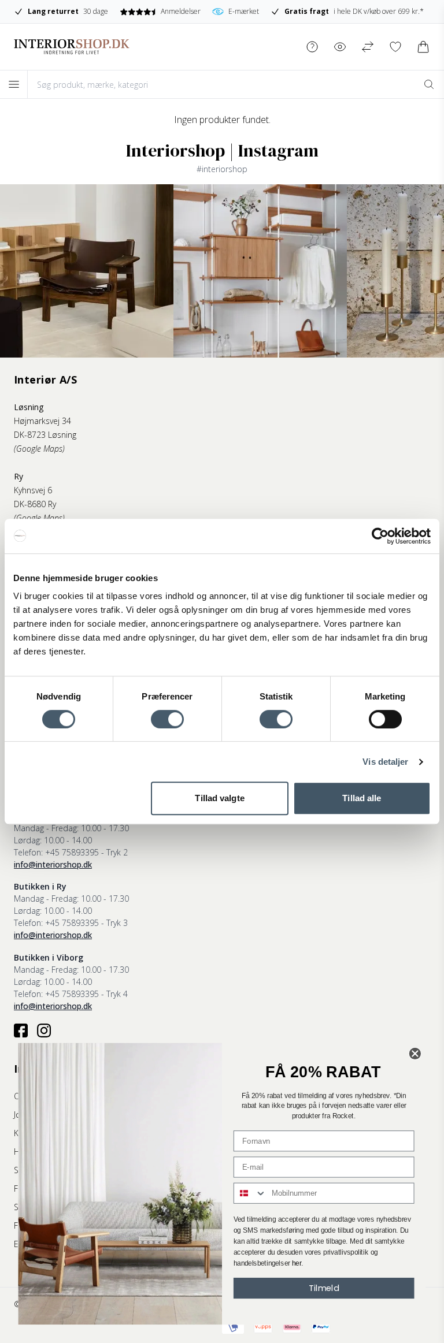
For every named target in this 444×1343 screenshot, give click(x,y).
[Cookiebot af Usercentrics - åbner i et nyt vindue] (380, 536)
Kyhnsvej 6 (33, 490)
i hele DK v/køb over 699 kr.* (354, 11)
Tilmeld (324, 1288)
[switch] (167, 719)
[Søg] (429, 84)
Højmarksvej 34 (42, 420)
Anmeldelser (180, 11)
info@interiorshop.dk (53, 864)
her (296, 1263)
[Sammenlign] (368, 47)
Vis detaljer (385, 762)
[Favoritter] (395, 47)
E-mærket (243, 11)
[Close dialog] (415, 1054)
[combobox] (250, 1193)
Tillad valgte (219, 798)
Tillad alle (361, 798)
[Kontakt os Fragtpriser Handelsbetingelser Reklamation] (312, 47)
